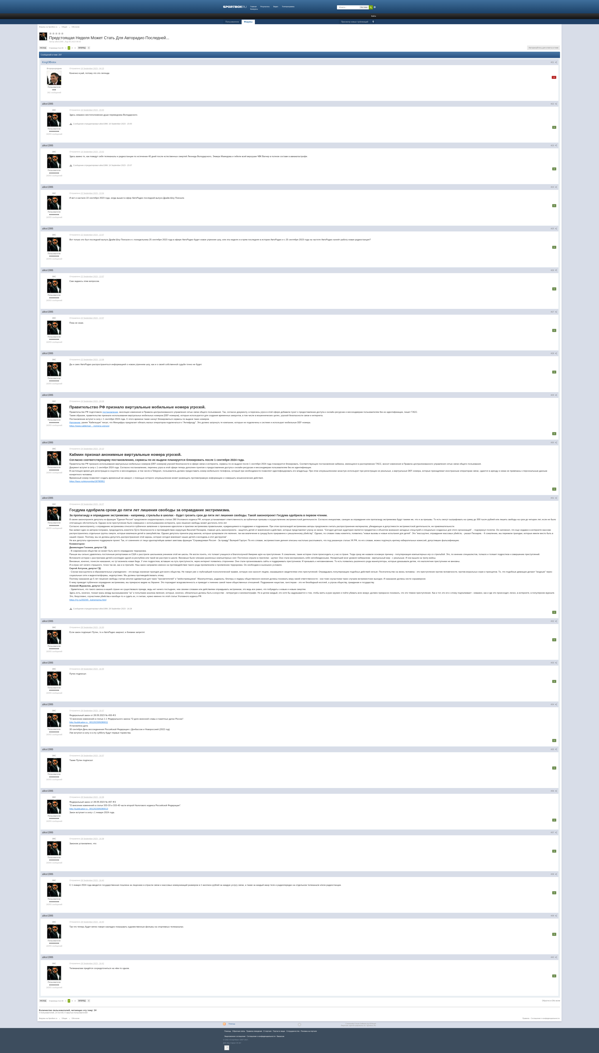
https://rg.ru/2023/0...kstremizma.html (87, 600)
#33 (553, 663)
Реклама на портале (309, 1031)
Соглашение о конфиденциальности (545, 1018)
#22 (553, 104)
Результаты (265, 6)
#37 (553, 832)
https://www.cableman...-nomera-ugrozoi (89, 426)
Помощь (232, 1024)
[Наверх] (299, 1024)
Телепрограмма (288, 6)
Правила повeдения (254, 1031)
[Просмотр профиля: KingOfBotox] (54, 78)
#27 (553, 312)
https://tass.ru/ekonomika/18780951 (87, 481)
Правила (525, 1018)
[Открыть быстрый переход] (373, 22)
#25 (553, 229)
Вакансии (280, 1036)
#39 (553, 916)
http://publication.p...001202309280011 (88, 722)
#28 (553, 353)
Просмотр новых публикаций (354, 22)
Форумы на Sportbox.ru (48, 1018)
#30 (553, 442)
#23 (553, 145)
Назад (43, 48)
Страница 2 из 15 (56, 48)
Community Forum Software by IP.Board (361, 1024)
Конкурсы (254, 9)
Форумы (248, 22)
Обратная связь (238, 1031)
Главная (253, 6)
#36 (553, 791)
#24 (553, 187)
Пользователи (232, 22)
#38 (553, 874)
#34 (553, 704)
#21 (553, 62)
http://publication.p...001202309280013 (88, 809)
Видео (275, 6)
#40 (553, 957)
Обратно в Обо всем (551, 1001)
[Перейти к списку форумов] (234, 6)
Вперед (81, 48)
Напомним (74, 422)
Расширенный (374, 7)
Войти (373, 16)
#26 (553, 270)
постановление (110, 412)
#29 (553, 395)
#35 (553, 749)
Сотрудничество (293, 1031)
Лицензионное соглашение (235, 1036)
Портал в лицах (279, 1031)
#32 (553, 621)
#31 (553, 498)
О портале (267, 1031)
